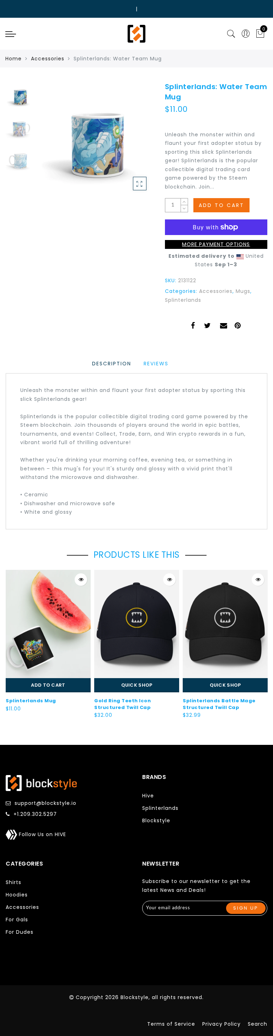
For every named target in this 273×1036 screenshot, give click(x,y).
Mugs (243, 291)
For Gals (17, 919)
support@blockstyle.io (45, 803)
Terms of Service (171, 1023)
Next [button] (131, 143)
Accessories (47, 58)
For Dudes (19, 932)
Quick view (81, 579)
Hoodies (17, 894)
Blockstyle (156, 820)
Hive (148, 795)
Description (111, 363)
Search (257, 1023)
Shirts (13, 882)
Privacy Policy (221, 1023)
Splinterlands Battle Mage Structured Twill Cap (219, 704)
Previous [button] (51, 144)
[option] (96, 139)
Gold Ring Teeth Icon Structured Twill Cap (122, 704)
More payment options (216, 244)
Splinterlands (183, 300)
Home (13, 58)
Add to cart (48, 685)
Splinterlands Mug (31, 700)
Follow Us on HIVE (41, 834)
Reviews (156, 363)
